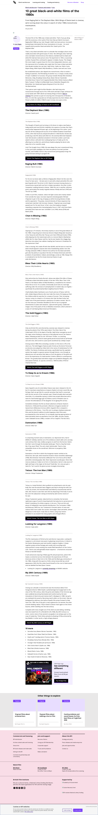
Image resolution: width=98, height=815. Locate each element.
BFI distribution (17, 739)
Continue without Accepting (91, 806)
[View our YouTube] (24, 788)
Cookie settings (67, 810)
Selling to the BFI (18, 752)
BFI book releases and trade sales (22, 748)
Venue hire (16, 745)
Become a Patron (42, 739)
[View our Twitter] (14, 788)
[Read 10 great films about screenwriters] (24, 713)
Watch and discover (24, 2)
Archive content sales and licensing (23, 742)
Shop (82, 2)
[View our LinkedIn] (22, 788)
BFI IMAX (65, 768)
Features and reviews (44, 7)
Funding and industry (53, 2)
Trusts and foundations (44, 748)
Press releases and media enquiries (72, 742)
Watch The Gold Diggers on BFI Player (39, 367)
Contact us (65, 748)
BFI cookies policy (29, 811)
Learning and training (38, 2)
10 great (16, 48)
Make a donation (42, 752)
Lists (53, 7)
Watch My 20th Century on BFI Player (39, 623)
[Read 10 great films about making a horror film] (49, 713)
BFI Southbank (42, 768)
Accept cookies (77, 810)
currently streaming (49, 568)
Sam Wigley (18, 44)
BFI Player (16, 768)
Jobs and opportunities (68, 745)
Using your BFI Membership (45, 742)
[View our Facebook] (17, 788)
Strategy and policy (67, 739)
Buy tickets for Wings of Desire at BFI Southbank (43, 104)
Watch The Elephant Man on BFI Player (39, 158)
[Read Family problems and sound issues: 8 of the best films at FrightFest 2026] (73, 713)
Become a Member (73, 2)
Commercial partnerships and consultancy (21, 755)
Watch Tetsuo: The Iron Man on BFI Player (41, 518)
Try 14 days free (61, 681)
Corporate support (43, 745)
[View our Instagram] (19, 788)
